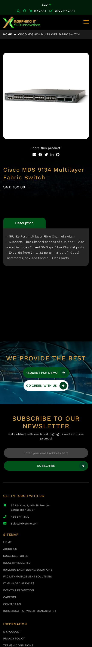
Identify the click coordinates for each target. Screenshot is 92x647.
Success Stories (15, 555)
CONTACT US (12, 604)
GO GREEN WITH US (41, 386)
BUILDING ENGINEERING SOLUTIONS (27, 569)
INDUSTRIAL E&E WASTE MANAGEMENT (29, 611)
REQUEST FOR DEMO (41, 373)
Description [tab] (24, 223)
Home (7, 34)
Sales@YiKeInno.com (24, 523)
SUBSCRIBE (46, 466)
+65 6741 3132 (20, 516)
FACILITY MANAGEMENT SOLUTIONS (27, 576)
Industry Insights (16, 562)
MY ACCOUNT (12, 631)
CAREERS (9, 597)
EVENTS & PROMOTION (18, 590)
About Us (10, 549)
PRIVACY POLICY (14, 638)
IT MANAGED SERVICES (18, 583)
